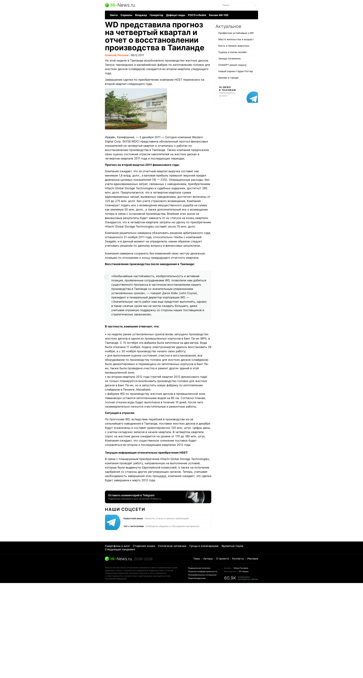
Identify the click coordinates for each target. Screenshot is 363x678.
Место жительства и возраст (236, 39)
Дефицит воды (175, 15)
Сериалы (126, 15)
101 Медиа (243, 571)
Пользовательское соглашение (202, 575)
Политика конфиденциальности (202, 571)
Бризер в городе (228, 77)
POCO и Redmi (197, 15)
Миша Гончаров (241, 568)
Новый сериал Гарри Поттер (235, 71)
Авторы (208, 558)
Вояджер (141, 15)
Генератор (156, 15)
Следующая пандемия (120, 549)
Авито (114, 15)
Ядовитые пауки (232, 545)
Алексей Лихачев (117, 55)
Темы (196, 558)
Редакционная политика (199, 568)
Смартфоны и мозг (117, 545)
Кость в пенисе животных (233, 45)
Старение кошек (144, 545)
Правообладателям (197, 578)
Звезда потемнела (229, 58)
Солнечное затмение (172, 545)
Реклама (252, 558)
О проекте (222, 558)
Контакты (238, 558)
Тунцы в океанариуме (204, 545)
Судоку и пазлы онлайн (232, 52)
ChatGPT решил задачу (232, 65)
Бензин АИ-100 (218, 15)
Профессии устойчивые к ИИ (236, 33)
